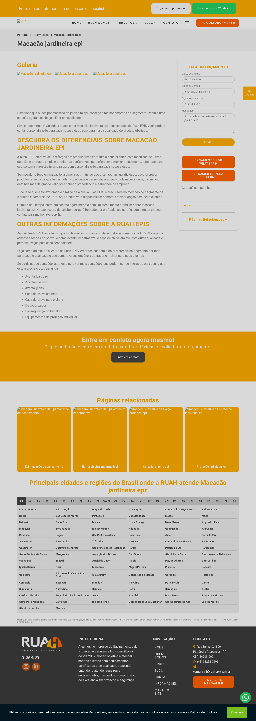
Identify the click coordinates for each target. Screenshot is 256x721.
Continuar (237, 712)
